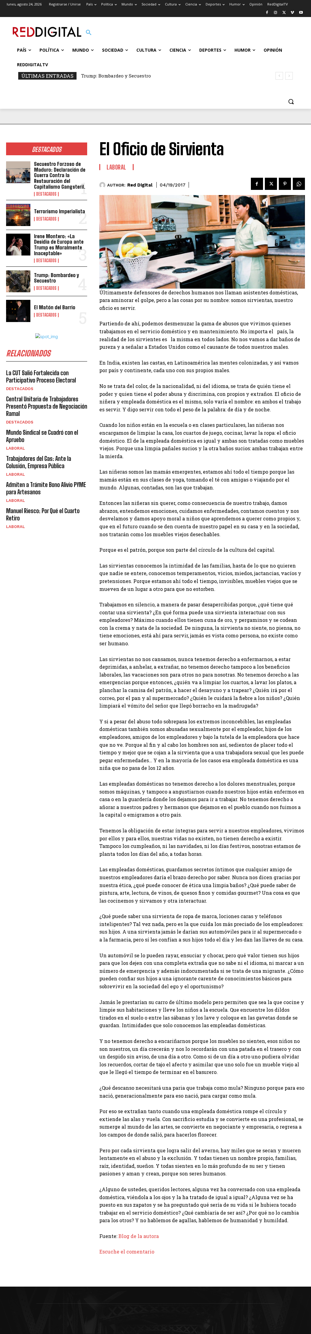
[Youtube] (300, 12)
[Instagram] (275, 12)
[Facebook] (267, 12)
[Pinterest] (285, 184)
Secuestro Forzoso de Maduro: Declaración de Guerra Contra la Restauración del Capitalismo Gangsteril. (59, 175)
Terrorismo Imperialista (59, 211)
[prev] (279, 76)
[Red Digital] (103, 185)
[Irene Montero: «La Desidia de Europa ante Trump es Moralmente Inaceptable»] (18, 244)
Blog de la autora (138, 1236)
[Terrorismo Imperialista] (18, 215)
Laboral (15, 448)
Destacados (46, 194)
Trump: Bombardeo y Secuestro (116, 76)
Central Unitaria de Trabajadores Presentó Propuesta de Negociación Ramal (46, 406)
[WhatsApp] (299, 184)
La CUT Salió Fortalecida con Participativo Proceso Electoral (41, 376)
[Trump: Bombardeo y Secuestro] (18, 281)
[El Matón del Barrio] (18, 311)
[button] (88, 33)
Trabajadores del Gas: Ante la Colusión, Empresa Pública (38, 462)
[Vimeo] (292, 12)
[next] (289, 76)
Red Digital (139, 185)
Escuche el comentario (126, 1251)
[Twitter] (284, 12)
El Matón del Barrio (54, 307)
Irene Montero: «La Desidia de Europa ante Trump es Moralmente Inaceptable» (59, 244)
